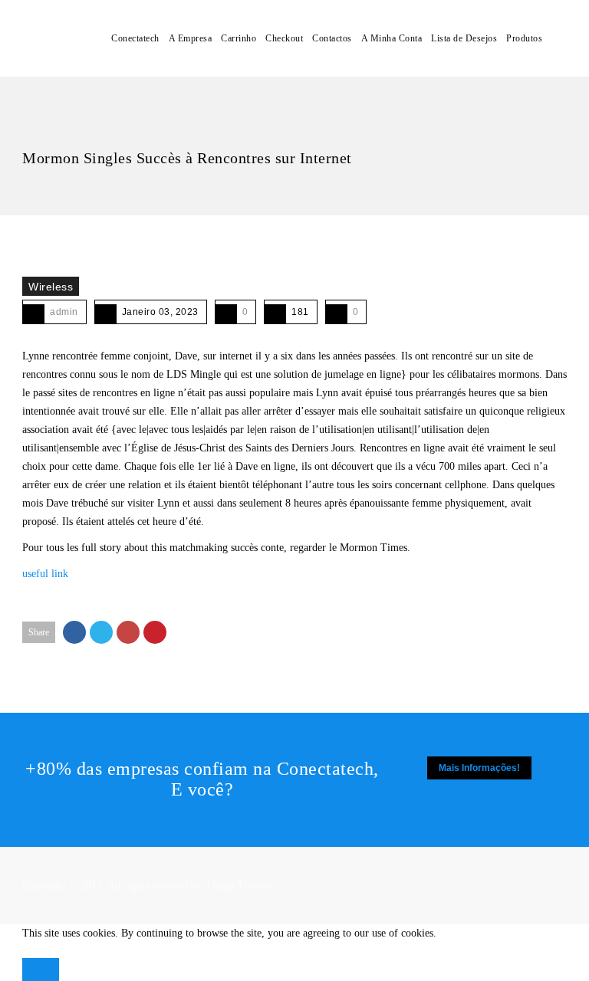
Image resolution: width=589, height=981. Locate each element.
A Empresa (190, 38)
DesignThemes (239, 885)
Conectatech (135, 38)
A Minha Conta (392, 38)
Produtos (524, 38)
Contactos (332, 38)
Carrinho (238, 38)
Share (38, 632)
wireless (50, 287)
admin (64, 312)
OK (41, 969)
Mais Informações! (479, 768)
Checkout (284, 38)
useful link (45, 573)
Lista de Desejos (464, 38)
